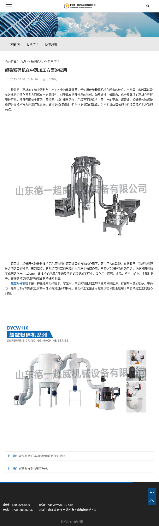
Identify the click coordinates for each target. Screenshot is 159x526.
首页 (23, 61)
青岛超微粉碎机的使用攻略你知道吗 (42, 456)
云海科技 (78, 521)
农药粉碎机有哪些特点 (33, 468)
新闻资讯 (37, 61)
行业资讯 (32, 44)
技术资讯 (51, 44)
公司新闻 (14, 44)
